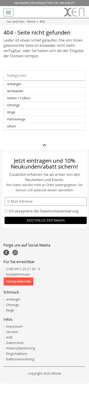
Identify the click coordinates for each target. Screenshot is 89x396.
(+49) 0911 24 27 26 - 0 (23, 269)
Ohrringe (13, 105)
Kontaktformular (18, 274)
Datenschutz (15, 343)
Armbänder (15, 91)
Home (31, 21)
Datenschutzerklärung (59, 211)
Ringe (11, 112)
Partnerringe (16, 119)
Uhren (11, 126)
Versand (12, 332)
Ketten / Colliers (19, 98)
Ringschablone (16, 353)
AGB (9, 337)
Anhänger (14, 84)
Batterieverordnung (20, 359)
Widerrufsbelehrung (20, 348)
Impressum (14, 326)
